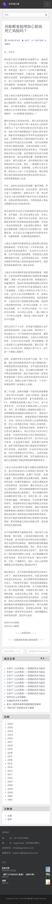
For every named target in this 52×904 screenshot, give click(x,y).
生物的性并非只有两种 (17, 700)
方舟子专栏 (39, 40)
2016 (9, 760)
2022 (10, 738)
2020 (10, 745)
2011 (9, 774)
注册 (9, 815)
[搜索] (46, 14)
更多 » (43, 658)
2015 (9, 763)
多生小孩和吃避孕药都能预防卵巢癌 (24, 704)
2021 (9, 742)
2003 (10, 789)
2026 (10, 723)
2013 (9, 770)
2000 (10, 792)
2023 (10, 734)
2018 (9, 752)
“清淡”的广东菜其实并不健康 (20, 707)
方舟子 (27, 40)
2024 (10, 731)
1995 (9, 799)
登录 (9, 819)
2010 (9, 778)
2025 (10, 727)
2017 (9, 756)
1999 (9, 796)
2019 (9, 749)
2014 (9, 767)
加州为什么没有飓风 (16, 697)
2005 (10, 785)
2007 (10, 781)
